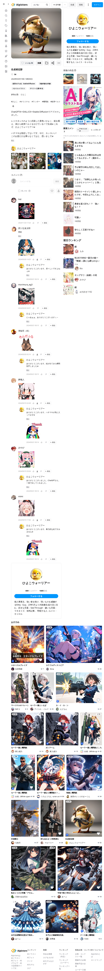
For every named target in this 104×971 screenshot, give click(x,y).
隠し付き (24, 191)
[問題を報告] (38, 223)
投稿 (81, 4)
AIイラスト (31, 954)
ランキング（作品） (63, 955)
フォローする (36, 596)
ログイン (97, 4)
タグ (29, 968)
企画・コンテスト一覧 (80, 955)
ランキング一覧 (64, 967)
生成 (72, 4)
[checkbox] (19, 191)
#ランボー (36, 101)
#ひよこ (14, 101)
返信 (45, 223)
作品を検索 (47, 954)
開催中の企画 (80, 960)
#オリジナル (25, 101)
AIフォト (30, 957)
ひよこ (23, 94)
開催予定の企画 (80, 964)
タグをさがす (48, 957)
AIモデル (30, 964)
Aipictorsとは (95, 955)
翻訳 (12, 140)
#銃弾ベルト (55, 101)
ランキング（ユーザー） (64, 961)
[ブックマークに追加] (46, 63)
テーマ (29, 961)
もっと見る (94, 130)
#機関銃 (45, 101)
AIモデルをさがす (48, 962)
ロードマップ (96, 960)
